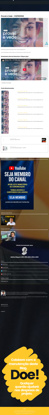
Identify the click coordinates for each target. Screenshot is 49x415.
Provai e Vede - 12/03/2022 (22, 127)
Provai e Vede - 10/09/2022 (22, 91)
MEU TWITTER (4, 270)
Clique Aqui (24, 56)
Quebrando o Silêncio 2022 (15, 139)
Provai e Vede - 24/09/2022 (22, 112)
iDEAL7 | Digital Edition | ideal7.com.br (28, 413)
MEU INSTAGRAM (5, 267)
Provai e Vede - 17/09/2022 (22, 98)
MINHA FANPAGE (5, 264)
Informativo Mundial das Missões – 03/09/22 (18, 147)
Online (4, 281)
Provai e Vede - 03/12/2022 (22, 105)
